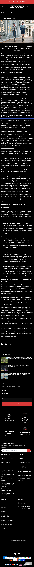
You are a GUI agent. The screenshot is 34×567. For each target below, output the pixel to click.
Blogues (10, 12)
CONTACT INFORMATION (7, 548)
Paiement (3, 507)
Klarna (3, 528)
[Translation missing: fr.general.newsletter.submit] (29, 450)
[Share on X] (10, 344)
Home (3, 12)
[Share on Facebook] (2, 344)
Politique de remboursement (5, 515)
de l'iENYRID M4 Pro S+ (7, 148)
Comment (20, 458)
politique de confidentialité (22, 466)
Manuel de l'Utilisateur (24, 462)
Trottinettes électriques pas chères (8, 475)
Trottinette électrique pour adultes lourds (7, 489)
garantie (3, 511)
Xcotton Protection (6, 524)
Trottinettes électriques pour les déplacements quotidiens (8, 485)
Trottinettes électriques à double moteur (8, 479)
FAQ (3, 503)
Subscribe (17, 404)
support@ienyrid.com (26, 503)
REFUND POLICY (25, 544)
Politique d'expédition (7, 520)
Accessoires (4, 467)
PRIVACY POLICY (5, 544)
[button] (2, 6)
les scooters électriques (23, 61)
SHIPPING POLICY (15, 544)
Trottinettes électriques (8, 458)
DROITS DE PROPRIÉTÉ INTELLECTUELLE (24, 479)
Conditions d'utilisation (24, 471)
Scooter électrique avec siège (8, 471)
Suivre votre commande (24, 475)
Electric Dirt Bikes (6, 462)
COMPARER (4, 533)
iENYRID (9, 336)
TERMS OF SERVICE (19, 548)
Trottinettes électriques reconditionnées (8, 493)
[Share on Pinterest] (6, 344)
